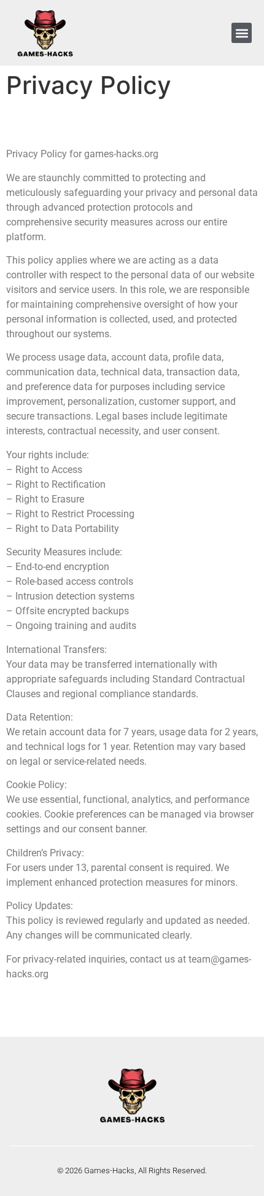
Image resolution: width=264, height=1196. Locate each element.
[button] (241, 33)
